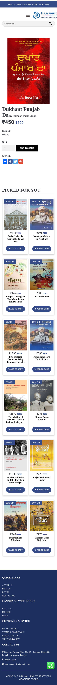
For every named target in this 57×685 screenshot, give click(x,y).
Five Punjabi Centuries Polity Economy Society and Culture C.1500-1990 (15, 362)
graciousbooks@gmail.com (17, 664)
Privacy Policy (10, 629)
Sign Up (6, 589)
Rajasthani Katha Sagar (42, 478)
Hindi (5, 616)
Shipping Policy (11, 639)
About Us (7, 585)
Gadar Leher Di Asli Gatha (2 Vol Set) (15, 239)
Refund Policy (10, 636)
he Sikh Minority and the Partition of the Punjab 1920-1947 (15, 481)
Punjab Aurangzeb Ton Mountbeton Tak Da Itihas (15, 299)
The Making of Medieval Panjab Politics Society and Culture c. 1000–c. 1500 (15, 422)
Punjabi (6, 612)
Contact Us (8, 596)
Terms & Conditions (13, 632)
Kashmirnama (42, 296)
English (6, 609)
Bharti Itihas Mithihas (15, 539)
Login (5, 592)
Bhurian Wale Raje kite (42, 539)
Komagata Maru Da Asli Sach (41, 237)
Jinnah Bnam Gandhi (42, 418)
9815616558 (10, 660)
